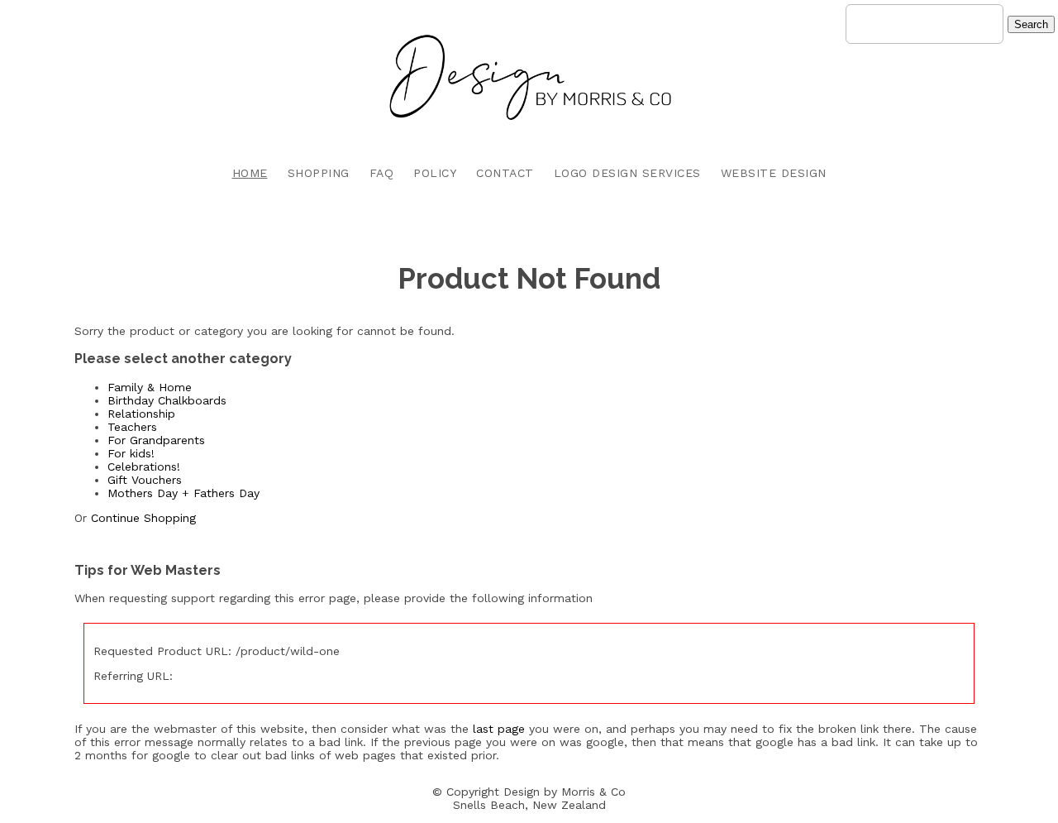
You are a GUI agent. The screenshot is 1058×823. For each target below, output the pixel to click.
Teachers (132, 426)
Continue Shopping (143, 517)
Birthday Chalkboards (166, 400)
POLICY (434, 172)
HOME (250, 172)
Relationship (141, 413)
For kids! (131, 453)
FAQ (381, 172)
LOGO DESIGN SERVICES (627, 172)
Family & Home (149, 387)
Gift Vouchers (144, 479)
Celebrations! (143, 466)
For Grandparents (156, 440)
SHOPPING (319, 172)
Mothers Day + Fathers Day (183, 493)
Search (1031, 24)
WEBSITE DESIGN (774, 172)
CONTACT (505, 172)
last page (499, 728)
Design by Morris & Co (564, 791)
